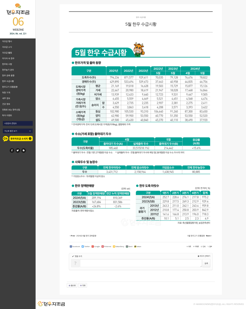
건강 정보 (6, 104)
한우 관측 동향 (8, 75)
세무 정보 (6, 98)
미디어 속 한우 (8, 58)
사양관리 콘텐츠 (10, 123)
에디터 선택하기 (204, 256)
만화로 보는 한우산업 (11, 109)
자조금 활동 (7, 52)
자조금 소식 (7, 47)
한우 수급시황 (8, 81)
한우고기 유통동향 (10, 86)
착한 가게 (6, 92)
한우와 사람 (7, 64)
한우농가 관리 (8, 69)
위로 (83, 285)
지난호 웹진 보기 (10, 131)
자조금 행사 (7, 41)
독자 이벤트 (7, 115)
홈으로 (73, 285)
